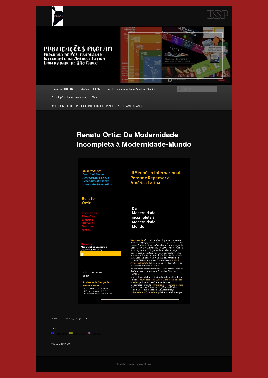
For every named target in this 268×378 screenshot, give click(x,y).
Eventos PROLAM (62, 89)
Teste (95, 97)
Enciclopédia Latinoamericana (69, 97)
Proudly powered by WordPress (134, 364)
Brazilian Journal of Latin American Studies (131, 89)
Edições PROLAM (90, 89)
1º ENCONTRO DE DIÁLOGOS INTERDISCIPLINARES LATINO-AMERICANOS (97, 106)
